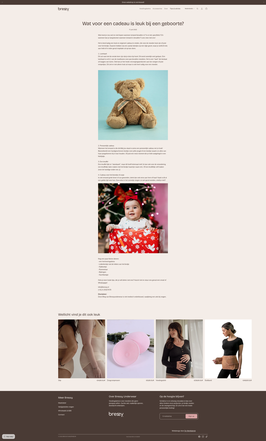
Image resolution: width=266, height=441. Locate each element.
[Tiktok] (206, 436)
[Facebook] (199, 436)
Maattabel (62, 403)
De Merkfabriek (190, 431)
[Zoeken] (197, 8)
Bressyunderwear (69, 436)
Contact (61, 415)
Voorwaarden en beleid (133, 436)
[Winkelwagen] (206, 8)
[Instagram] (203, 436)
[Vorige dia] (2, 2)
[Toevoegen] (151, 375)
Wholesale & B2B (64, 411)
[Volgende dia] (263, 2)
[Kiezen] (102, 375)
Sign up (191, 416)
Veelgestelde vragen (66, 407)
